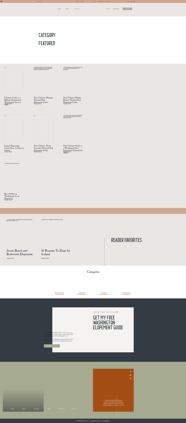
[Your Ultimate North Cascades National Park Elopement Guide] (43, 128)
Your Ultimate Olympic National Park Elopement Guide (43, 99)
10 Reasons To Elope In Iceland (55, 252)
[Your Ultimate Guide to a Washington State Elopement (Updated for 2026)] (73, 128)
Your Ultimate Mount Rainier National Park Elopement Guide (72, 99)
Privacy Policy (96, 420)
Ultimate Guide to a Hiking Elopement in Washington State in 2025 (12, 101)
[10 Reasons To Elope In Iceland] (55, 233)
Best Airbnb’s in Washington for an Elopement (11, 196)
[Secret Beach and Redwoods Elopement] (20, 233)
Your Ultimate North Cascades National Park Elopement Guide (43, 147)
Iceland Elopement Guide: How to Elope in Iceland (14, 147)
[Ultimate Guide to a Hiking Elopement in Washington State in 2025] (14, 80)
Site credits (105, 420)
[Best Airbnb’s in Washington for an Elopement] (14, 176)
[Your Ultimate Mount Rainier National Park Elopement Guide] (73, 80)
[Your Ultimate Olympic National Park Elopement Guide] (43, 80)
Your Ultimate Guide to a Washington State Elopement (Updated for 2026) (73, 149)
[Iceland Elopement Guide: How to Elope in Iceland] (14, 128)
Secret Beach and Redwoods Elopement (20, 252)
